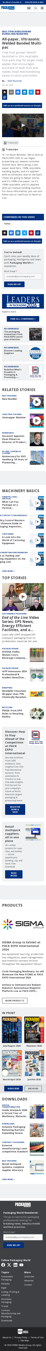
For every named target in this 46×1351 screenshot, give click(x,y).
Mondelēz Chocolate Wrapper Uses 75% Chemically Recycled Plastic (14, 694)
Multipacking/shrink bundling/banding (16, 32)
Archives (33, 1088)
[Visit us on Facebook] (3, 1264)
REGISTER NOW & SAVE (15, 809)
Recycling (7, 707)
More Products (14, 1000)
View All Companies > (23, 318)
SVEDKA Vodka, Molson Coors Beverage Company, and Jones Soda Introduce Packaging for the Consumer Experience (14, 655)
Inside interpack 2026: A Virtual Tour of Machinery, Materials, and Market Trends (15, 1113)
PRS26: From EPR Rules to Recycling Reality (13, 713)
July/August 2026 (12, 1046)
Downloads (8, 1123)
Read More (14, 874)
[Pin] (37, 92)
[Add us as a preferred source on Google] (4, 97)
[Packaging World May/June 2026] (34, 1030)
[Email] (11, 92)
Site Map (24, 1340)
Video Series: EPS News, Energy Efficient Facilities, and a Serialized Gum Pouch (21, 623)
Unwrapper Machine (14, 417)
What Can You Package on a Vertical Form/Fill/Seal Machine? (10, 505)
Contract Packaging (13, 1142)
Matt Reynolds (15, 80)
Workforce (8, 433)
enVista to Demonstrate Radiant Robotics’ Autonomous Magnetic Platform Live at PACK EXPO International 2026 (21, 988)
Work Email (10, 271)
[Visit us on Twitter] (9, 1264)
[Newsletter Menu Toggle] (28, 7)
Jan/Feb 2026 (34, 1079)
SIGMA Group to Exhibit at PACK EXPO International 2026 (21, 946)
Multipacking (9, 396)
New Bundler (9, 398)
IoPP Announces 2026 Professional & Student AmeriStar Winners (14, 674)
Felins (7, 223)
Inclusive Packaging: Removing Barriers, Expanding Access (14, 1129)
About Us (6, 1337)
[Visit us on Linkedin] (15, 1264)
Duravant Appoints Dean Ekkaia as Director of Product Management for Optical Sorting (13, 439)
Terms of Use (37, 1337)
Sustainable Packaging (14, 613)
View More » (8, 571)
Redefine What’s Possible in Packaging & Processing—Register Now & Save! (12, 373)
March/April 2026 (12, 1079)
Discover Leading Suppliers (13, 351)
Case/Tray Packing (12, 414)
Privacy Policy (21, 1337)
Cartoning (8, 534)
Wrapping (7, 688)
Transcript (12, 142)
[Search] (35, 7)
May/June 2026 (34, 1046)
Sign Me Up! (14, 284)
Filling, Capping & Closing (11, 452)
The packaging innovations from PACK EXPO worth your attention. (13, 335)
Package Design (10, 648)
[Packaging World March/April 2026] (12, 1063)
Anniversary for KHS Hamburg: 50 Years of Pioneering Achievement (14, 459)
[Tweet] (31, 92)
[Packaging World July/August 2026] (12, 1030)
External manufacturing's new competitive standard (15, 1148)
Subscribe (13, 1088)
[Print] (4, 92)
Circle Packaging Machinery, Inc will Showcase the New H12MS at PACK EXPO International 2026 (23, 974)
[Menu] (42, 7)
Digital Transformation (11, 1106)
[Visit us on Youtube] (21, 1264)
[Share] (17, 92)
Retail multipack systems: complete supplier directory (13, 1167)
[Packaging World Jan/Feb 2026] (34, 1063)
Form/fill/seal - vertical (10, 498)
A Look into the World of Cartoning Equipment (13, 540)
